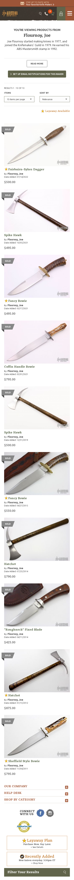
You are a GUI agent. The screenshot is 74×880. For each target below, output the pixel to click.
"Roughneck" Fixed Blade (23, 629)
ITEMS (7, 93)
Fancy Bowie (17, 301)
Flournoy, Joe (15, 173)
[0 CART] (52, 13)
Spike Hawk (13, 235)
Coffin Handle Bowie (19, 367)
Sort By (44, 93)
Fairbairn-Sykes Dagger (26, 169)
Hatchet (10, 564)
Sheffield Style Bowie (24, 761)
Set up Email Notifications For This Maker (38, 74)
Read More (37, 64)
